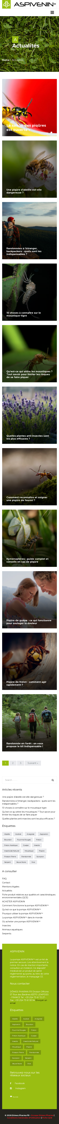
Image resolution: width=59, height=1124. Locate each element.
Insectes (6, 925)
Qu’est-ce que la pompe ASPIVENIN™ (21, 909)
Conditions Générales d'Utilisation (24, 1118)
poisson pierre (10, 856)
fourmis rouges (24, 840)
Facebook (20, 1083)
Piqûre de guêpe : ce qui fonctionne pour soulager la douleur (28, 622)
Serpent (7, 862)
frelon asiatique (10, 845)
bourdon (8, 840)
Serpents (6, 933)
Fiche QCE (47, 1118)
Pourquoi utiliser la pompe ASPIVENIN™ (22, 913)
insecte (37, 845)
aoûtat (18, 834)
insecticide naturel (11, 851)
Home (5, 60)
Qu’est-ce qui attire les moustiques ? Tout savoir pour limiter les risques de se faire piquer (29, 374)
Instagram (20, 1088)
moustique (29, 851)
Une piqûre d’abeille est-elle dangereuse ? (23, 797)
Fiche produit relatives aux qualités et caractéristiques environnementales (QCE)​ (28, 896)
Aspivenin (44, 834)
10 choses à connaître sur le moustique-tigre (23, 314)
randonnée (26, 856)
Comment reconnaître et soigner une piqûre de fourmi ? (26, 499)
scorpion (40, 856)
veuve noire (21, 862)
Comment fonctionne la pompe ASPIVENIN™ (25, 905)
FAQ (4, 878)
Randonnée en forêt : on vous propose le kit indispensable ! (24, 745)
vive (33, 862)
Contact (6, 882)
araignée (30, 834)
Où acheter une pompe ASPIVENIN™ (21, 921)
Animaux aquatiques (12, 929)
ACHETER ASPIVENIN (13, 901)
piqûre (41, 851)
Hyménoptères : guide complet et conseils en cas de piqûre (27, 560)
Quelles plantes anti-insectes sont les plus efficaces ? (27, 437)
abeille (7, 834)
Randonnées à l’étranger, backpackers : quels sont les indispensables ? (23, 251)
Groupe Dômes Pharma (42, 1115)
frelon (38, 840)
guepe (25, 845)
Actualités (7, 890)
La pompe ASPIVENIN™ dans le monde (22, 917)
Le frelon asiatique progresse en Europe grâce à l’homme (30, 125)
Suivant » (33, 763)
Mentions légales (10, 886)
